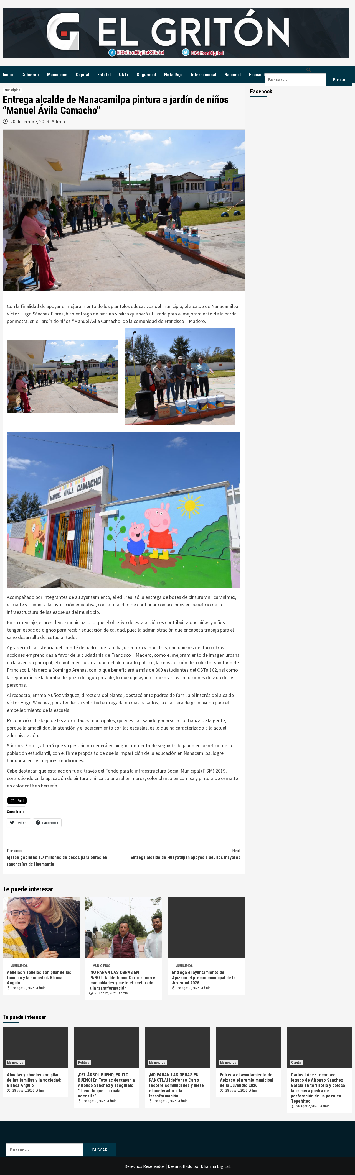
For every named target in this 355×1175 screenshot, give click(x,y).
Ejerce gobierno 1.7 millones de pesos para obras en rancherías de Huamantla (57, 857)
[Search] (308, 70)
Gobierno (30, 74)
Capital (82, 74)
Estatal (104, 74)
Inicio (8, 74)
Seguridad (146, 74)
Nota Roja (173, 74)
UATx (123, 74)
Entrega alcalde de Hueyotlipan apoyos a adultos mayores (185, 854)
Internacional (203, 74)
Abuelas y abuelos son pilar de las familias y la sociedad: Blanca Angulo (39, 978)
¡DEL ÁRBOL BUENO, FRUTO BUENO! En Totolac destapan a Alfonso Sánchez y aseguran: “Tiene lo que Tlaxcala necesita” (106, 1085)
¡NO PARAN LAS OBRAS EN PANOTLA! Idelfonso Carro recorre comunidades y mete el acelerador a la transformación (122, 980)
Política (83, 1062)
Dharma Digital (215, 1166)
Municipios (57, 74)
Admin (58, 121)
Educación (258, 74)
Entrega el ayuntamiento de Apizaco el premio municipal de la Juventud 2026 (203, 978)
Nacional (232, 74)
